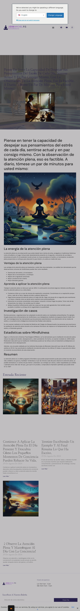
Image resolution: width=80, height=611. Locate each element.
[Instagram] (72, 28)
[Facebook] (61, 28)
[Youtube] (67, 28)
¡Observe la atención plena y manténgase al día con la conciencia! (19, 547)
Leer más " (6, 476)
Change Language (55, 15)
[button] (53, 27)
